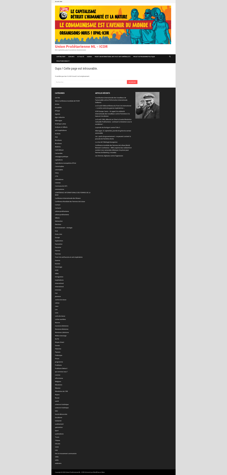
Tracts (57, 437)
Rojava (57, 395)
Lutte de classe (60, 316)
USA (56, 450)
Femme (57, 251)
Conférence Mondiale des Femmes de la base (70, 201)
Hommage (58, 267)
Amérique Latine (60, 124)
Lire (56, 309)
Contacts (58, 208)
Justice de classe (60, 300)
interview (58, 290)
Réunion (57, 388)
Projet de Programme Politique (144, 56)
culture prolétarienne (62, 211)
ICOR (56, 270)
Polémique (58, 355)
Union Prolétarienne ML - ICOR (75, 472)
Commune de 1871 (61, 186)
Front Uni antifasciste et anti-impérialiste (68, 257)
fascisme (58, 247)
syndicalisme (59, 434)
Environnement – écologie (63, 228)
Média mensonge (60, 336)
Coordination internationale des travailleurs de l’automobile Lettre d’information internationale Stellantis (111, 100)
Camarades (59, 153)
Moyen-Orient (59, 342)
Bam (103, 472)
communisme (59, 189)
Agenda (89, 56)
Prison (57, 359)
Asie (56, 137)
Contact (57, 205)
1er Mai (57, 98)
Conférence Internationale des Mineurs (68, 198)
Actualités (58, 107)
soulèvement (59, 424)
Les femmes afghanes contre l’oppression (109, 156)
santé (57, 401)
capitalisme (59, 160)
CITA (56, 176)
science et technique (62, 404)
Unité (57, 447)
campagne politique (61, 157)
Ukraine (57, 444)
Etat (56, 231)
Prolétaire (58, 365)
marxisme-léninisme (61, 326)
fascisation (58, 244)
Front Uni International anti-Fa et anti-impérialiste (112, 56)
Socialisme (58, 417)
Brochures (58, 140)
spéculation (59, 427)
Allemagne (58, 121)
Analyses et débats (61, 127)
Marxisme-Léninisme (62, 332)
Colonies (58, 183)
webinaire (58, 463)
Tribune (57, 440)
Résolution (58, 385)
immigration (59, 277)
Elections (58, 224)
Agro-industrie (60, 117)
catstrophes (59, 170)
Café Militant (60, 56)
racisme (57, 375)
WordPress (96, 472)
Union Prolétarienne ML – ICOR (81, 46)
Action (57, 104)
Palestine (58, 349)
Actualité (80, 56)
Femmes (58, 254)
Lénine (57, 303)
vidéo (57, 457)
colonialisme (59, 179)
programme (59, 362)
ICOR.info (71, 56)
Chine (57, 173)
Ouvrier (57, 345)
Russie (57, 398)
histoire (57, 264)
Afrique (57, 111)
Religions (58, 381)
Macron (57, 323)
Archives (57, 134)
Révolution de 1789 (61, 391)
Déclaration (59, 221)
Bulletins (58, 147)
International (59, 283)
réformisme (59, 378)
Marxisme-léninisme (61, 329)
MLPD (57, 339)
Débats (57, 218)
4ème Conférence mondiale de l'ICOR (67, 101)
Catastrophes (59, 166)
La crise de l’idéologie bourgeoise (106, 142)
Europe (57, 237)
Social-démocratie (61, 414)
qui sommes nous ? (61, 372)
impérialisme (59, 280)
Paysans (57, 352)
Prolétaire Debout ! (61, 368)
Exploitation (59, 241)
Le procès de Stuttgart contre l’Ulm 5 (107, 127)
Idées (57, 273)
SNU (56, 411)
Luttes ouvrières (60, 319)
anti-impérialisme (61, 130)
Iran (56, 293)
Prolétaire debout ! (63, 61)
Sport (57, 431)
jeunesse (58, 296)
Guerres (57, 260)
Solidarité (58, 421)
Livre (56, 313)
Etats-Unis (58, 234)
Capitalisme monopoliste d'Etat (65, 163)
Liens (56, 306)
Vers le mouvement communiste (65, 453)
